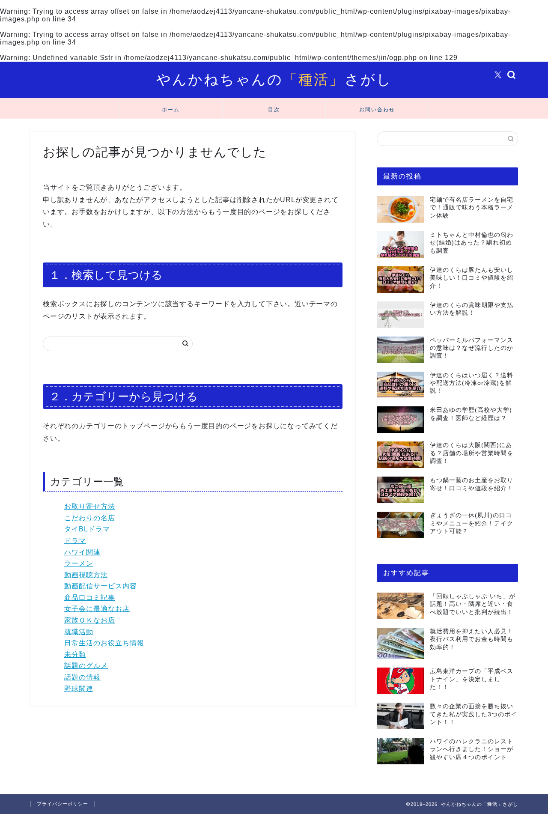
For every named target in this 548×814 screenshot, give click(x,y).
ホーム (171, 109)
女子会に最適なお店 (97, 608)
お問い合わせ (377, 109)
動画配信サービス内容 (100, 586)
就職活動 (78, 631)
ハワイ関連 (82, 552)
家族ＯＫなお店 (89, 620)
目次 (274, 109)
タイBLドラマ (87, 529)
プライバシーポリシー (62, 803)
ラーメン (78, 563)
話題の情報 (82, 677)
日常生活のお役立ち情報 (104, 643)
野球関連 (78, 688)
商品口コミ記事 (89, 597)
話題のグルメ (86, 665)
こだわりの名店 (89, 518)
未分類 (75, 654)
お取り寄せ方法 (89, 506)
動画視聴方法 (86, 574)
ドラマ (75, 540)
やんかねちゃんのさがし (274, 79)
